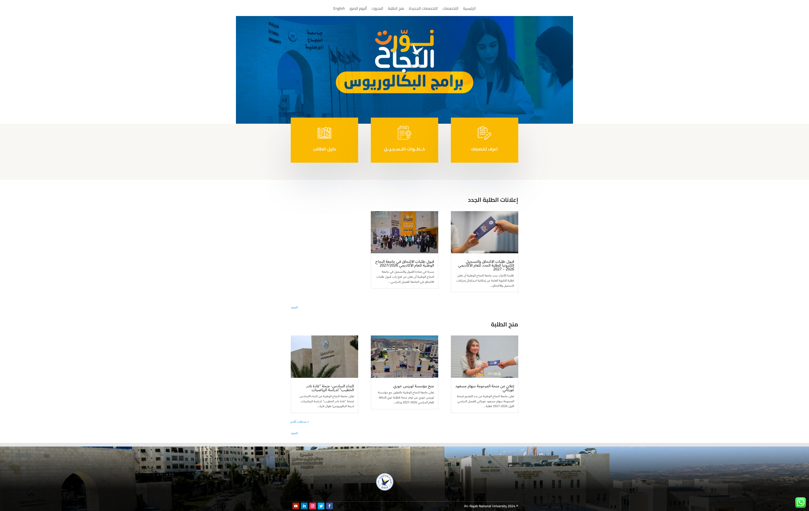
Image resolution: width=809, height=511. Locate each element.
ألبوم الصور (358, 9)
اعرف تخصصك (484, 149)
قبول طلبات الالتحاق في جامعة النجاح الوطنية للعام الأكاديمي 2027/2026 (404, 263)
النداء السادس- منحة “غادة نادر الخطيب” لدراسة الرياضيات (330, 388)
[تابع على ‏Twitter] (321, 506)
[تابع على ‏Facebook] (329, 506)
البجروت (377, 9)
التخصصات (450, 9)
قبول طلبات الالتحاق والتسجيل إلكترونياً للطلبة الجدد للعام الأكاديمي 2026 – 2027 (486, 265)
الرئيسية (469, 9)
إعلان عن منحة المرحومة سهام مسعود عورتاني (484, 388)
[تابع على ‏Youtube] (295, 506)
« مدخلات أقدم (300, 422)
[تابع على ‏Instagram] (312, 506)
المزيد (294, 307)
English (339, 9)
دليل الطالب (324, 149)
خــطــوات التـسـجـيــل (404, 149)
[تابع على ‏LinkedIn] (304, 506)
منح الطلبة (396, 9)
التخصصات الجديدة (423, 9)
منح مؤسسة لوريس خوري (413, 386)
